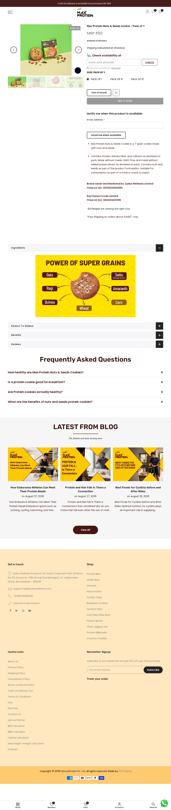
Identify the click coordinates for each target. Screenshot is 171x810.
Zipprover (116, 68)
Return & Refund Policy (21, 685)
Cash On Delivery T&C (21, 690)
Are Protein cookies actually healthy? (35, 392)
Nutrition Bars (94, 609)
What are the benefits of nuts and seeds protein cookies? (50, 402)
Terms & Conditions (19, 696)
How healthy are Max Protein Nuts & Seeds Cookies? (46, 372)
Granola (91, 585)
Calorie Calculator (18, 737)
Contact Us (14, 714)
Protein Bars (94, 574)
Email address (96, 119)
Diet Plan (13, 708)
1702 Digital (125, 771)
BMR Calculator (16, 731)
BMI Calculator (16, 726)
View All (85, 530)
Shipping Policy (16, 673)
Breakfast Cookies (97, 603)
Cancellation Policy (19, 679)
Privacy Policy (16, 667)
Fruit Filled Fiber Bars (98, 615)
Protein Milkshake (97, 632)
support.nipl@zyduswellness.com (32, 588)
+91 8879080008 (23, 596)
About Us (13, 661)
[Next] (78, 50)
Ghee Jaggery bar (97, 626)
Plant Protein (94, 591)
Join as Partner (16, 720)
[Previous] (13, 50)
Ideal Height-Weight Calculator (26, 743)
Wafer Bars (93, 579)
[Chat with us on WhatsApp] (164, 803)
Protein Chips (94, 597)
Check (149, 62)
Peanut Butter (95, 620)
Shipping (92, 48)
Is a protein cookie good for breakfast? (36, 382)
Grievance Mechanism (26, 603)
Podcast (12, 749)
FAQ (10, 702)
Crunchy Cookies (97, 638)
